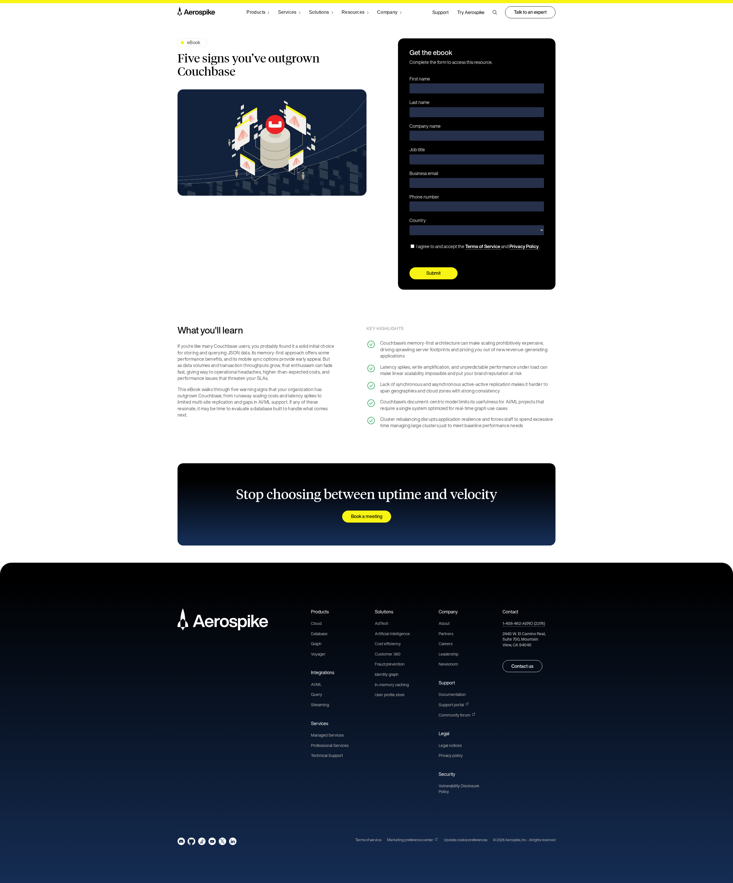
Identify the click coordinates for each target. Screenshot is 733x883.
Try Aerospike (470, 12)
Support (440, 12)
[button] (494, 12)
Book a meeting (366, 516)
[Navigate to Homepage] (196, 12)
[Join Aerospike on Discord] (181, 841)
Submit (433, 273)
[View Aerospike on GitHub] (191, 841)
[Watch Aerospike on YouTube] (212, 841)
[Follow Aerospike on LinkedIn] (233, 841)
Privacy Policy (524, 246)
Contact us (522, 666)
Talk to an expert (530, 12)
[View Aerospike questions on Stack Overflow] (202, 841)
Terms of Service (483, 246)
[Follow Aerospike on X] (222, 841)
